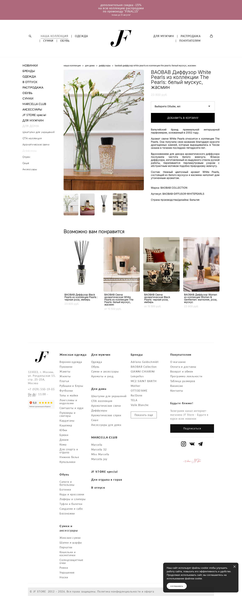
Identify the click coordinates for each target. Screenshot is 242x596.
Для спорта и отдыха (69, 451)
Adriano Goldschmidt (145, 361)
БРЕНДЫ (28, 71)
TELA (134, 400)
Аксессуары (29, 169)
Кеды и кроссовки (72, 494)
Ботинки (65, 489)
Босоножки (67, 513)
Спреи (26, 156)
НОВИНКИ (30, 65)
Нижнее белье (69, 457)
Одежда (96, 361)
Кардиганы (67, 420)
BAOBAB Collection (144, 366)
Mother (135, 385)
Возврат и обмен (181, 371)
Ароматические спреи (106, 415)
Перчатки (66, 547)
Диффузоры (29, 150)
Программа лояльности (186, 376)
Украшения (67, 572)
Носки (64, 577)
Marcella (96, 444)
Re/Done (136, 395)
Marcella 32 (99, 449)
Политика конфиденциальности (119, 591)
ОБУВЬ (65, 40)
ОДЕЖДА (81, 36)
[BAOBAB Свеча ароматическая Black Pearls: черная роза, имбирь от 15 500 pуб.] (161, 264)
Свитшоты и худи (71, 408)
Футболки (66, 390)
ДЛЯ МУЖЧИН (163, 36)
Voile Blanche (140, 404)
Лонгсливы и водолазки (68, 402)
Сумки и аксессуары (105, 371)
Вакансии (176, 385)
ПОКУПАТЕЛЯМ (190, 40)
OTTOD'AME (139, 390)
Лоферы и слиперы (73, 499)
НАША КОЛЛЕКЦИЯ (54, 36)
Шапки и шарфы (71, 542)
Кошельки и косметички (68, 554)
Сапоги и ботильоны (67, 483)
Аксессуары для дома (106, 424)
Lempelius (137, 376)
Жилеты (65, 376)
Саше (25, 163)
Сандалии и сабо (71, 508)
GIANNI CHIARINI (143, 371)
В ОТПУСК (29, 81)
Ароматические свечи (36, 144)
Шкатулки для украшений (38, 131)
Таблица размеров (182, 381)
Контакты (176, 390)
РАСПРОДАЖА (191, 36)
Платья (64, 381)
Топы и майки (69, 395)
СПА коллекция (32, 138)
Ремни (64, 567)
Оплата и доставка (183, 366)
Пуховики (66, 366)
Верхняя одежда (71, 361)
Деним (64, 439)
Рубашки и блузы (71, 385)
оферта (149, 591)
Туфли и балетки (71, 503)
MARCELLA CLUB (34, 103)
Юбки (63, 430)
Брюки (64, 434)
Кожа (63, 444)
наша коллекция (72, 65)
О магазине (178, 361)
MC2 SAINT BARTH (144, 381)
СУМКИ (48, 40)
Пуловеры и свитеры (67, 414)
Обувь (95, 366)
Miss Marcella (100, 454)
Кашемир (66, 425)
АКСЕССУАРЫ (32, 109)
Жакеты (65, 371)
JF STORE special (34, 114)
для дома (90, 65)
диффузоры (105, 65)
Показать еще (143, 414)
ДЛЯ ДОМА (30, 125)
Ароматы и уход (102, 376)
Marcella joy (99, 459)
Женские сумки (70, 537)
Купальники (67, 461)
